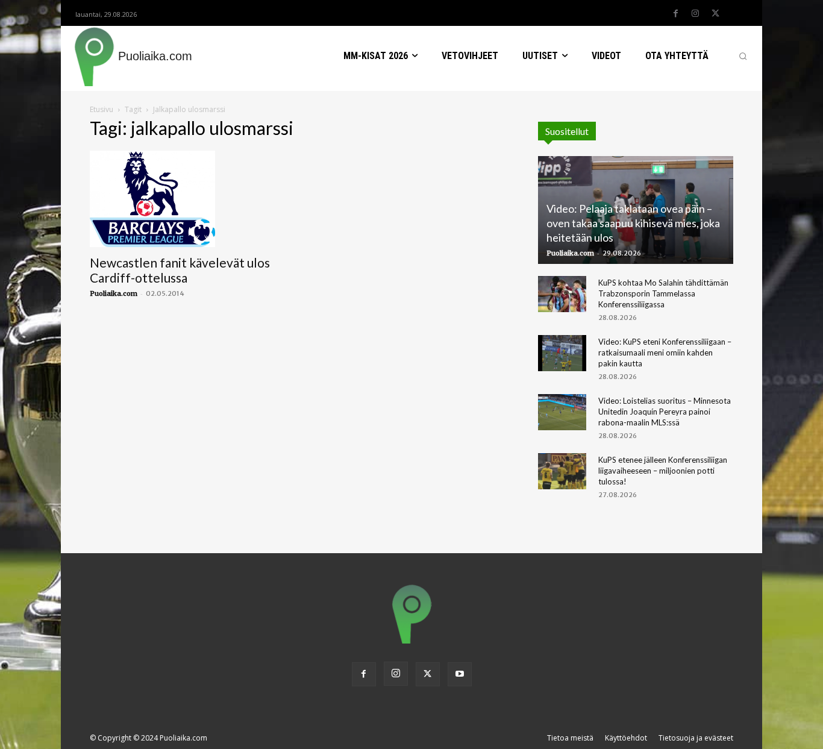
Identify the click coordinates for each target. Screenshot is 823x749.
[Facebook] (675, 13)
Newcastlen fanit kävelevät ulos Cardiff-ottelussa (180, 270)
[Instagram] (695, 13)
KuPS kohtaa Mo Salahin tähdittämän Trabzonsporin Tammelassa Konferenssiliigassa (663, 293)
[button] (743, 56)
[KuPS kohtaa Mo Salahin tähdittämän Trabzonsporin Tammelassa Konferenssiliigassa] (562, 294)
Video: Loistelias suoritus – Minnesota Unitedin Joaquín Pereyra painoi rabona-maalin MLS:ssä (664, 411)
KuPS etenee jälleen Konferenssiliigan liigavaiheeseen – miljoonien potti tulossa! (662, 470)
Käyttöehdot (626, 738)
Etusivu (101, 109)
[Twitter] (715, 13)
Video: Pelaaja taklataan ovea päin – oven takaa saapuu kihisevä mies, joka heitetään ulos (633, 223)
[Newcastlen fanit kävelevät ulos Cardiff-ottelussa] (187, 199)
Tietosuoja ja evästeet (696, 738)
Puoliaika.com (113, 293)
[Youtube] (460, 674)
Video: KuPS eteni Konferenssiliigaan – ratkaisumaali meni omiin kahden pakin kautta (664, 352)
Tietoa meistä (570, 738)
